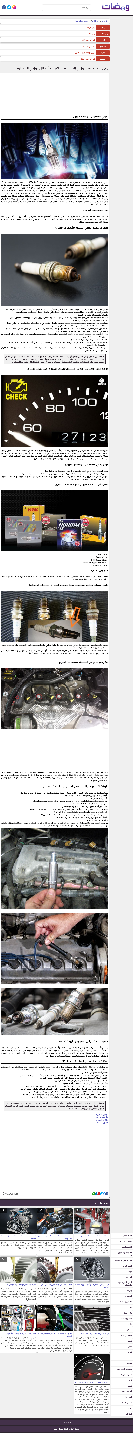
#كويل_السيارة (102, 1123)
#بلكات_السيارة (102, 1120)
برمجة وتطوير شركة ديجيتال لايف (66, 1429)
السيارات (95, 21)
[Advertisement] (54, 95)
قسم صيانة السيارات (82, 21)
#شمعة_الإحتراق (101, 1117)
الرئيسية (105, 21)
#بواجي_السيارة (102, 1114)
